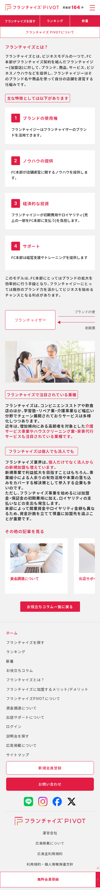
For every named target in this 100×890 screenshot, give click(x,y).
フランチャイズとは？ (25, 679)
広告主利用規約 (50, 853)
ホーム (12, 632)
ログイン (14, 726)
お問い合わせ (50, 784)
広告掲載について (21, 745)
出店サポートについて (25, 717)
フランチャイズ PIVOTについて (50, 32)
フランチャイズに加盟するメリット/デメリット (47, 689)
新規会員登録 (50, 767)
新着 (85, 21)
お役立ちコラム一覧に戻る (50, 606)
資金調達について (21, 708)
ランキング (55, 21)
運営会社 (50, 832)
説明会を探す (17, 736)
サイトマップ (17, 754)
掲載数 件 (73, 7)
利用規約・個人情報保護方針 (50, 864)
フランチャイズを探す (20, 21)
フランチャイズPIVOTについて (33, 698)
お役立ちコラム (19, 670)
